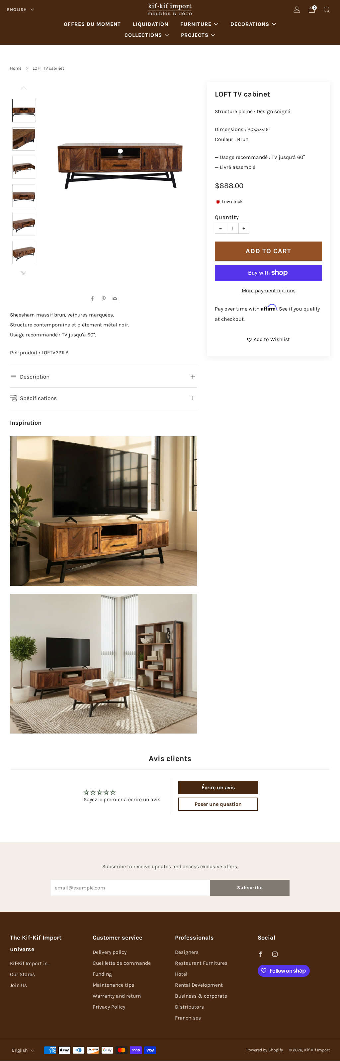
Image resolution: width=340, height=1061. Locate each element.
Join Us (18, 985)
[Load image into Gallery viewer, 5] (24, 224)
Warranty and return (117, 996)
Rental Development (199, 985)
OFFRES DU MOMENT (92, 24)
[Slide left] (23, 90)
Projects (195, 35)
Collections (143, 35)
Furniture (196, 24)
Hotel (181, 974)
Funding (102, 974)
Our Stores (22, 974)
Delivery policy (110, 952)
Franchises (188, 1018)
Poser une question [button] (218, 804)
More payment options (269, 291)
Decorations (249, 24)
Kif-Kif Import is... (30, 963)
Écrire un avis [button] (218, 787)
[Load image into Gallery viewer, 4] (24, 195)
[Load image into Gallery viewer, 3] (24, 167)
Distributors (189, 1007)
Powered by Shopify (264, 1050)
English (17, 9)
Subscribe (250, 887)
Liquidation (150, 24)
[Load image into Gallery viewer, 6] (24, 252)
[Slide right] (23, 272)
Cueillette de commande (122, 963)
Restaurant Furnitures (201, 963)
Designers (187, 952)
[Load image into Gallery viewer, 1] (24, 110)
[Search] (326, 9)
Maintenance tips (113, 985)
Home (16, 68)
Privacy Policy (109, 1007)
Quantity (227, 217)
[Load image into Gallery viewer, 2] (24, 139)
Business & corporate (201, 996)
